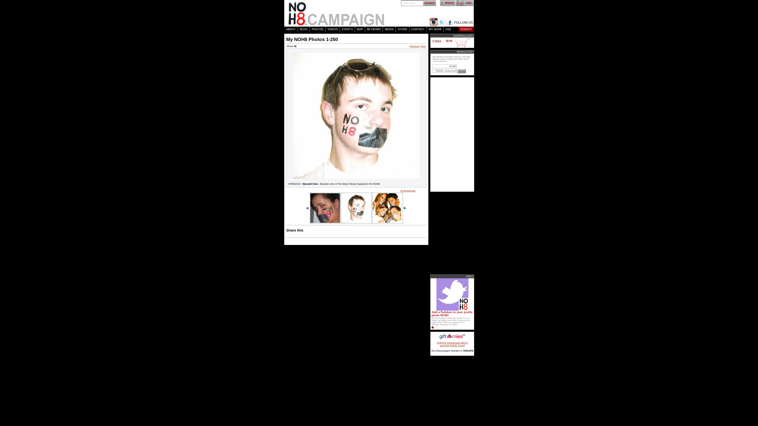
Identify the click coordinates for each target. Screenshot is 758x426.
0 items (436, 40)
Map (360, 29)
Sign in (449, 3)
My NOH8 (435, 29)
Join (468, 3)
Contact (418, 29)
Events (347, 29)
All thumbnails (408, 191)
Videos (332, 29)
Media (389, 29)
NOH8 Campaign (336, 13)
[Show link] (452, 309)
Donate (466, 29)
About (291, 29)
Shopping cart (463, 35)
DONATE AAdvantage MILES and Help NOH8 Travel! (452, 344)
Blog (304, 29)
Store (402, 29)
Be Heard (374, 29)
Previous (414, 46)
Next (423, 46)
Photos (317, 29)
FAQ (448, 29)
